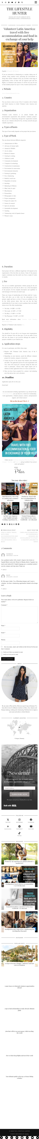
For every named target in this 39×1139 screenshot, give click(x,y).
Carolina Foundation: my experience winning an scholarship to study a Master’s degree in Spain (29, 535)
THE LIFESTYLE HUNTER (19, 10)
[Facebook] (19, 2)
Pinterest (27, 460)
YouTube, (10, 462)
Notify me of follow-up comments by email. (13, 652)
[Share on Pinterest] (10, 524)
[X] (6, 1137)
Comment (4, 605)
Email (3, 633)
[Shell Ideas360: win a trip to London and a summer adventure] (10, 489)
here (23, 325)
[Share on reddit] (18, 524)
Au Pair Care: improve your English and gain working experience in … (10, 518)
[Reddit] (27, 1137)
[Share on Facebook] (5, 524)
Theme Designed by (19, 1134)
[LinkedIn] (22, 1137)
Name (3, 625)
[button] (36, 2)
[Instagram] (5, 2)
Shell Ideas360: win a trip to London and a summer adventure (10, 498)
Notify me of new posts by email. (10, 654)
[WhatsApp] (11, 1137)
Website (3, 640)
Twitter (32, 460)
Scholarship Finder (7, 394)
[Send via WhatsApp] (14, 524)
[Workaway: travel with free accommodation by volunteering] (29, 489)
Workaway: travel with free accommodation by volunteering (28, 498)
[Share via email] (2, 524)
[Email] (32, 1137)
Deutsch (16, 71)
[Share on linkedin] (16, 524)
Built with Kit (10, 805)
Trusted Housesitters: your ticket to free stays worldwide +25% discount (29, 518)
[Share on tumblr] (12, 524)
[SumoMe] (37, 1137)
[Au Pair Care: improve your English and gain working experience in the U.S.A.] (10, 508)
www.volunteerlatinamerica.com (10, 93)
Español (10, 71)
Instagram (21, 460)
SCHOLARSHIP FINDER (24, 25)
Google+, (5, 462)
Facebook (15, 460)
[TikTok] (15, 2)
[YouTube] (12, 2)
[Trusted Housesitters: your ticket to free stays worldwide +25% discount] (29, 508)
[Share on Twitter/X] (7, 524)
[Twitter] (2, 2)
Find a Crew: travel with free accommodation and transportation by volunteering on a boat (9, 535)
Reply (5, 569)
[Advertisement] (19, 240)
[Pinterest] (9, 2)
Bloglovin (17, 462)
